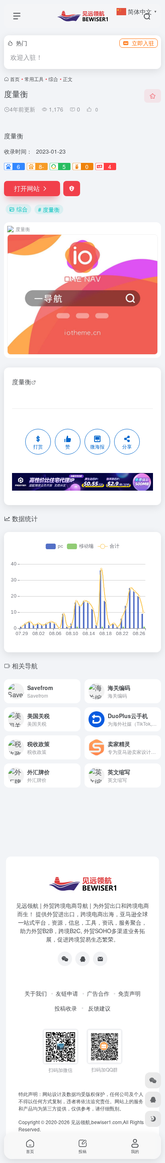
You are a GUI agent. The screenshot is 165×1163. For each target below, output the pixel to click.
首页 (15, 78)
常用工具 (34, 78)
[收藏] (152, 96)
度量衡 (21, 381)
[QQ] (82, 959)
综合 (53, 78)
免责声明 (129, 993)
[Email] (100, 959)
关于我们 (35, 993)
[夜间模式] (153, 1119)
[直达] (73, 686)
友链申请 (67, 993)
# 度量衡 (49, 209)
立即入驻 (143, 43)
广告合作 (98, 993)
